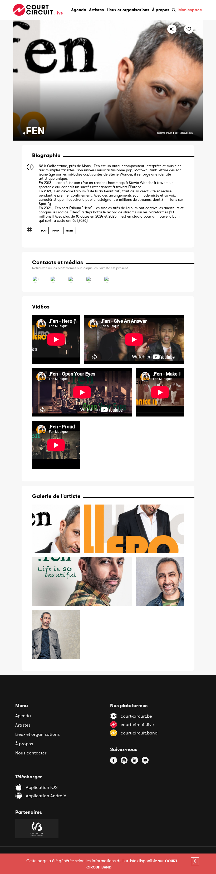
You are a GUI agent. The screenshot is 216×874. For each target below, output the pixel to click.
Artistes (23, 725)
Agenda (23, 715)
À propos (24, 744)
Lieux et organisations (37, 734)
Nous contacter (30, 753)
